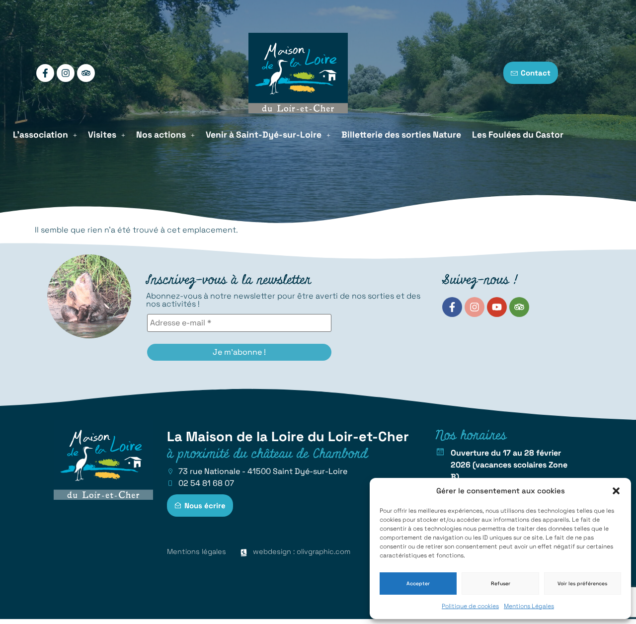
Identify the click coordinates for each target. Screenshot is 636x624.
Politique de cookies (470, 606)
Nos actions (161, 134)
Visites (102, 134)
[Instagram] (66, 73)
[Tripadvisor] (86, 73)
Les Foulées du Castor (517, 134)
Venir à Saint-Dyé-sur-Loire (263, 134)
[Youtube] (497, 307)
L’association (40, 134)
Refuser (500, 583)
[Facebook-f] (45, 73)
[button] (616, 491)
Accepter (418, 583)
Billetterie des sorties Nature (401, 134)
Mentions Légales (529, 606)
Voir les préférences (582, 583)
